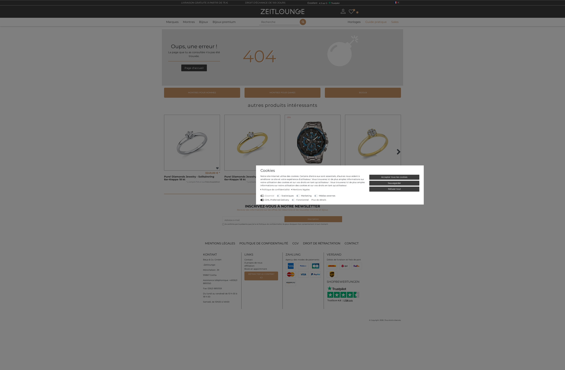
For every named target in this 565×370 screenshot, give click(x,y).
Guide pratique (376, 22)
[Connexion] (343, 11)
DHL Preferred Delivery (277, 200)
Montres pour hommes (202, 92)
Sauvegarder (394, 183)
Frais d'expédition (212, 182)
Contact (352, 243)
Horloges (354, 22)
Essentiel (269, 195)
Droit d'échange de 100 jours (265, 2)
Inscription (313, 219)
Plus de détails (318, 200)
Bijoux (203, 22)
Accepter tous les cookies (394, 177)
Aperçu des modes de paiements (302, 259)
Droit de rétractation (321, 243)
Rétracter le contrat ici (261, 276)
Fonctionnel (302, 200)
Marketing (306, 195)
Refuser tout (394, 189)
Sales (394, 22)
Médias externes (327, 195)
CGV (295, 243)
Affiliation (249, 265)
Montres (189, 22)
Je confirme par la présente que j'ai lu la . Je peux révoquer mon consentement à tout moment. (276, 224)
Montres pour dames (282, 92)
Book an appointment (255, 269)
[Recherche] (303, 22)
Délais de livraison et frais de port (344, 259)
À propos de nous (253, 262)
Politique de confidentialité (263, 243)
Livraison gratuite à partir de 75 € (204, 2)
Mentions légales (220, 243)
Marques (172, 22)
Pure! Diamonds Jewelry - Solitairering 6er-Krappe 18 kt (189, 178)
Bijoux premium (224, 22)
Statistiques (287, 195)
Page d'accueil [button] (194, 68)
